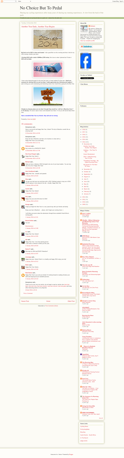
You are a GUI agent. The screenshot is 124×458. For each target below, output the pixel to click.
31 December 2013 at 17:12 (32, 142)
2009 (84, 204)
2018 (84, 129)
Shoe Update (85, 215)
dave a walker (86, 213)
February (87, 191)
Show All (101, 418)
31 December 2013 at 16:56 (32, 133)
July (85, 179)
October (86, 171)
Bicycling (82, 432)
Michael (27, 162)
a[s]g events (83, 440)
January (86, 194)
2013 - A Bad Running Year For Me (90, 157)
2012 (84, 197)
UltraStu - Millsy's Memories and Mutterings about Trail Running (90, 221)
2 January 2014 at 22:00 (31, 269)
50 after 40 (85, 370)
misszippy (28, 257)
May (85, 184)
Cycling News (84, 426)
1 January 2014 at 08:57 (31, 193)
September (87, 174)
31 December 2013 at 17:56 (32, 150)
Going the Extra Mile (88, 406)
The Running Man (87, 362)
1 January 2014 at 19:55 (31, 236)
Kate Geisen (28, 272)
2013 (84, 142)
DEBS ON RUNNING (88, 412)
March (86, 189)
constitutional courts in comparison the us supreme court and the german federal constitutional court (91, 339)
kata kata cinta (32, 286)
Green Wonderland (89, 154)
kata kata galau (62, 286)
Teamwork (85, 349)
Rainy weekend (86, 302)
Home (48, 301)
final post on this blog (87, 331)
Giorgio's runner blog (88, 301)
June (85, 181)
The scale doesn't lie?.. (88, 281)
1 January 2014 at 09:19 (31, 201)
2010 (84, 202)
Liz (26, 231)
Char (26, 179)
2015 (84, 137)
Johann (92, 26)
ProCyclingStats (84, 429)
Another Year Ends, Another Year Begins (90, 146)
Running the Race (87, 315)
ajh (26, 239)
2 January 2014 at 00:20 (31, 245)
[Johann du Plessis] (85, 68)
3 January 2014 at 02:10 (31, 278)
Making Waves (86, 330)
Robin (27, 265)
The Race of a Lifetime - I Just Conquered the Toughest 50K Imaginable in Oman (90, 390)
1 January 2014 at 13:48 (31, 228)
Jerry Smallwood (30, 171)
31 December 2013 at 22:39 (32, 168)
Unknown (28, 146)
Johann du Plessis (84, 52)
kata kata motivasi (52, 286)
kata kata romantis (42, 286)
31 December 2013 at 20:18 (32, 158)
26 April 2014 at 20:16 (31, 290)
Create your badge (84, 69)
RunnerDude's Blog (88, 292)
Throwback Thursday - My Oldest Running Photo (91, 161)
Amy (26, 196)
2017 (84, 132)
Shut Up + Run (86, 386)
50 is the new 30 (87, 265)
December (87, 144)
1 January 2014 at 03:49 (31, 185)
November (87, 169)
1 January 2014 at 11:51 (31, 217)
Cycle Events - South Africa (88, 435)
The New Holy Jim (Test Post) (90, 287)
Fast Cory (85, 378)
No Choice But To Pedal (41, 7)
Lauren (27, 188)
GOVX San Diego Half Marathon (90, 266)
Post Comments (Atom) (51, 306)
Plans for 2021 (86, 325)
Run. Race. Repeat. (88, 257)
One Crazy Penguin (30, 154)
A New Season (86, 317)
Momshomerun (29, 226)
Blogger (71, 454)
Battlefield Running (88, 244)
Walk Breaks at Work (87, 407)
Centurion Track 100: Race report (91, 414)
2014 (84, 139)
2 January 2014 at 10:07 (31, 253)
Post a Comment (28, 293)
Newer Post (25, 301)
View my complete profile (87, 40)
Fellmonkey (85, 279)
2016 (84, 134)
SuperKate (85, 354)
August (86, 176)
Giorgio (27, 204)
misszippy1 (85, 307)
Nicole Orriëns (29, 220)
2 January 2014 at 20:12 (31, 261)
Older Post (71, 301)
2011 (83, 199)
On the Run (85, 286)
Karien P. (27, 249)
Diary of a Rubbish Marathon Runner (88, 347)
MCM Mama (85, 236)
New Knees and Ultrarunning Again (91, 274)
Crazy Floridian (87, 336)
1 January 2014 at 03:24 (31, 176)
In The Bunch (84, 438)
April (85, 186)
